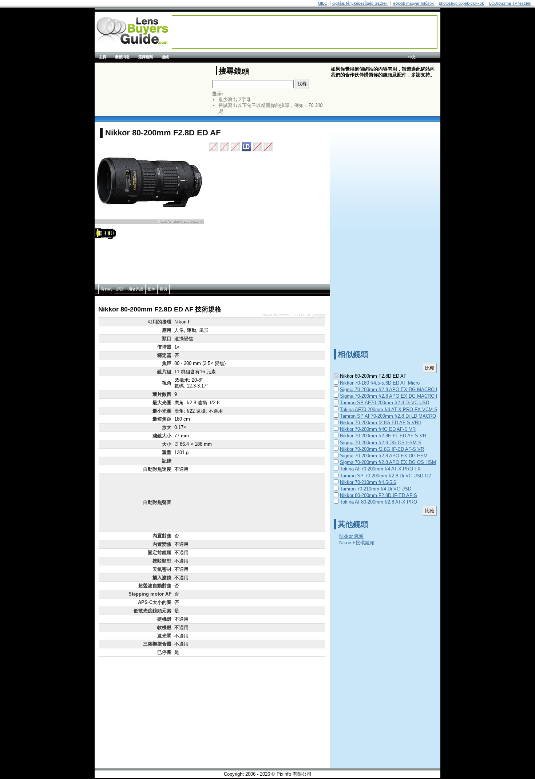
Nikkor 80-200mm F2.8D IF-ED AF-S (378, 495)
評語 (120, 289)
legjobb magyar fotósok (413, 3)
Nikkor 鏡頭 (351, 536)
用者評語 (135, 289)
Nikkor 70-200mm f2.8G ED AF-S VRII (380, 422)
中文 (412, 57)
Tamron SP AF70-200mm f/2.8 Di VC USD (384, 402)
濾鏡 (165, 57)
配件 (151, 289)
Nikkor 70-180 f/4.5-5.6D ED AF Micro (380, 383)
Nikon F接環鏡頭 (356, 542)
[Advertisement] (304, 32)
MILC (322, 3)
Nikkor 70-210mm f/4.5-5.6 (368, 482)
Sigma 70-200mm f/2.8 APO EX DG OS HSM (388, 462)
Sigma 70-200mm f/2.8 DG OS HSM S (380, 442)
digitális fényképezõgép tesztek (360, 3)
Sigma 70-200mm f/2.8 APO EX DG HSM (384, 455)
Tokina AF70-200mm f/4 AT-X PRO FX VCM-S (388, 409)
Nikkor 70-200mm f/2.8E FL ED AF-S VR (383, 435)
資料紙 (106, 289)
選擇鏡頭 (145, 57)
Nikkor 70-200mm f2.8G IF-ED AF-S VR (382, 449)
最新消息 (122, 57)
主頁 (102, 57)
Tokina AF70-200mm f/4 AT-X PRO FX (380, 469)
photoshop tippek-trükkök (461, 3)
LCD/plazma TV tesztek (510, 3)
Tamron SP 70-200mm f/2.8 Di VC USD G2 (385, 475)
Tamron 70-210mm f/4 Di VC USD (375, 489)
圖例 (163, 289)
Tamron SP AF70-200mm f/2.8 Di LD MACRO (388, 416)
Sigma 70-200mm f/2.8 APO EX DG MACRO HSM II (395, 396)
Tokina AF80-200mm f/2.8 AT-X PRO (378, 502)
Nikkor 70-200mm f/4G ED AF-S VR (378, 429)
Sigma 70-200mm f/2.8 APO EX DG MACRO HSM (393, 389)
